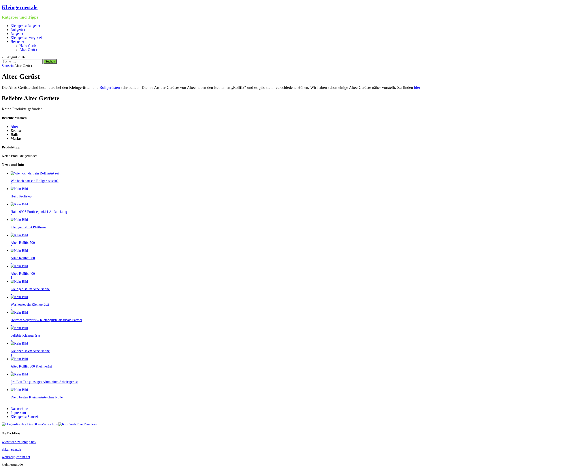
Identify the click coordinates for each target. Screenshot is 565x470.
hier (417, 87)
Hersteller (17, 42)
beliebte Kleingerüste (25, 335)
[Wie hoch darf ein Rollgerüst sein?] (35, 173)
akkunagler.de (11, 449)
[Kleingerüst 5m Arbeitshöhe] (19, 281)
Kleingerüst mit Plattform (28, 227)
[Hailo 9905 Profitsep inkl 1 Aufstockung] (19, 204)
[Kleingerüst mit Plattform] (19, 220)
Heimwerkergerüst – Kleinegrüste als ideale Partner (46, 320)
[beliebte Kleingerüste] (19, 328)
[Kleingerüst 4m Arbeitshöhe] (19, 343)
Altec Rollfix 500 (23, 258)
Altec (14, 127)
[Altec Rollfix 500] (19, 250)
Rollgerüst (18, 30)
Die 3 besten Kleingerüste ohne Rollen (37, 397)
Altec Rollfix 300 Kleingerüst (31, 366)
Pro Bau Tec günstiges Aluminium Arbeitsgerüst (44, 382)
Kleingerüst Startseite (25, 417)
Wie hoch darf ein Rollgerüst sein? (34, 181)
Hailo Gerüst (28, 45)
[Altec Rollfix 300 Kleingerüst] (19, 359)
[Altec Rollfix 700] (19, 235)
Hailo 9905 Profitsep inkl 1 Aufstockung (39, 212)
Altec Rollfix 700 (23, 242)
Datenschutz (19, 409)
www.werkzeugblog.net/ (19, 442)
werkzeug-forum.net (16, 457)
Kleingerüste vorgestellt (27, 38)
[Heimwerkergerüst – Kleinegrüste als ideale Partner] (19, 312)
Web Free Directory (83, 424)
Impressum (18, 413)
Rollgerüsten (110, 87)
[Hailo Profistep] (19, 189)
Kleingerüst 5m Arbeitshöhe (30, 289)
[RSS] (63, 424)
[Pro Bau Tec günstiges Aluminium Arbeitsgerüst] (19, 374)
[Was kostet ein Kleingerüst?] (19, 297)
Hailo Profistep (21, 196)
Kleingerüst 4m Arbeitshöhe (30, 351)
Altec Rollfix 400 (23, 273)
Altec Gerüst (28, 49)
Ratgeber (17, 34)
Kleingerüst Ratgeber (25, 26)
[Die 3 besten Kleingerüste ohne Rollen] (19, 390)
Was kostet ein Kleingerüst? (30, 304)
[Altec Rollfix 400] (19, 266)
